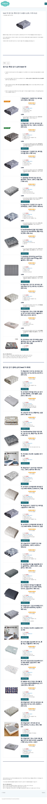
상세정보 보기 (25, 201)
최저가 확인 (24, 120)
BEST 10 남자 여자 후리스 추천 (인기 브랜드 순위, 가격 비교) (14, 786)
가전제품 (5, 15)
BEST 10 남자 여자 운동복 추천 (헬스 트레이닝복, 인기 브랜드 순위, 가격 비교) (18, 785)
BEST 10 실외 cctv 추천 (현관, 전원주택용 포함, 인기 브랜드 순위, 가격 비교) (17, 355)
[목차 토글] (7, 63)
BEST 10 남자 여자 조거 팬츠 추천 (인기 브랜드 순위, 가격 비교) (15, 357)
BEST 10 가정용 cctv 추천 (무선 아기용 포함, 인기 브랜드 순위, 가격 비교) (17, 356)
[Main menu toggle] (46, 4)
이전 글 (3, 792)
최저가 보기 (24, 148)
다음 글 (44, 792)
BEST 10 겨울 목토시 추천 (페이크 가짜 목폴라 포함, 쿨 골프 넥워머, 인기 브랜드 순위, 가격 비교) (21, 788)
